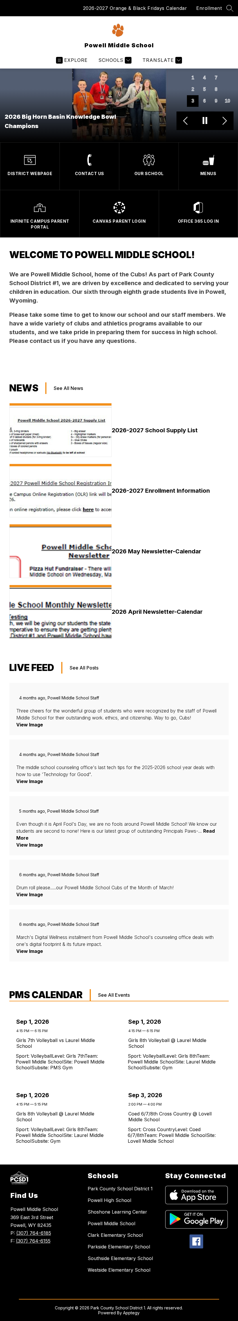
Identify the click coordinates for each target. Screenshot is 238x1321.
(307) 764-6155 (33, 1241)
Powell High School (109, 1200)
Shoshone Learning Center (117, 1212)
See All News (68, 388)
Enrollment (209, 8)
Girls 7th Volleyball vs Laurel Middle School (55, 1043)
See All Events (114, 995)
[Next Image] (224, 121)
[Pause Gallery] (205, 121)
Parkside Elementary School (119, 1247)
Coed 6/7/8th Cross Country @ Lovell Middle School (170, 1116)
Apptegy (131, 1312)
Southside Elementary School (120, 1258)
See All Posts (84, 668)
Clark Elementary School (115, 1235)
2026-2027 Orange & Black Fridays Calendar (135, 8)
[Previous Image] (186, 121)
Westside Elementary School (119, 1270)
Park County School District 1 (120, 1189)
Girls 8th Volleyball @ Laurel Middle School (167, 1043)
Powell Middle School (111, 1223)
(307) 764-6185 (33, 1233)
